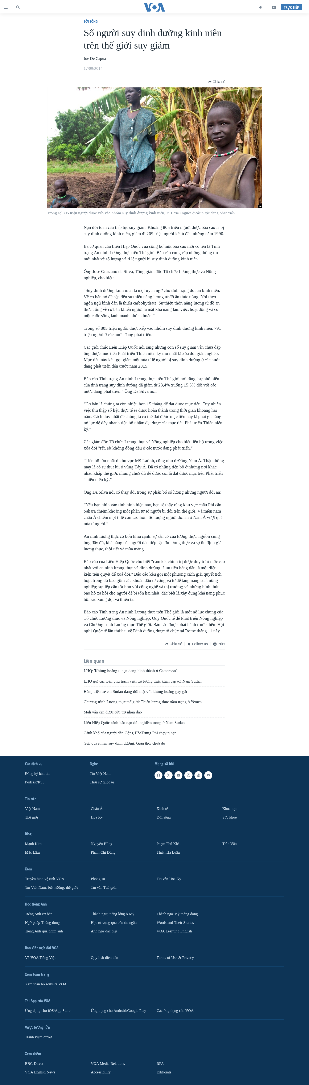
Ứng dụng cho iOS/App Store (47, 1010)
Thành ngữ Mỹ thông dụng (177, 913)
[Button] (216, 82)
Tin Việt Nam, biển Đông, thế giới (51, 887)
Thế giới (31, 817)
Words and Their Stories (175, 922)
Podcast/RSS (35, 782)
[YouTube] (274, 7)
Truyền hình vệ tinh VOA (44, 878)
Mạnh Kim (33, 843)
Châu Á (97, 808)
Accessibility (101, 1072)
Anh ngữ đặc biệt (104, 931)
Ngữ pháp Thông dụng (42, 922)
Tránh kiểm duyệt (38, 1037)
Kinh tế (162, 808)
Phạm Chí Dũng (103, 852)
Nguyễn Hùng (101, 843)
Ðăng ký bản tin (37, 773)
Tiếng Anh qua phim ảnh (44, 931)
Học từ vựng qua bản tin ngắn (114, 922)
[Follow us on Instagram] (188, 775)
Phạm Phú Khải (169, 843)
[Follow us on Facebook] (158, 775)
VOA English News (40, 1072)
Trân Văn (229, 843)
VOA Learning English (174, 931)
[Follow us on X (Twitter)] (168, 775)
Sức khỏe (229, 817)
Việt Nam (32, 808)
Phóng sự (98, 878)
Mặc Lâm (32, 852)
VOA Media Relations (108, 1063)
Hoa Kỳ (97, 817)
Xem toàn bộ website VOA (46, 984)
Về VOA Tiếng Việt (40, 957)
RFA (160, 1063)
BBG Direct (34, 1063)
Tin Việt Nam (100, 773)
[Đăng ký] (208, 775)
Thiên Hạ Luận (168, 852)
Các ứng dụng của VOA (175, 1010)
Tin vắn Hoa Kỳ (169, 878)
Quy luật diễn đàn (104, 957)
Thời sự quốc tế (102, 782)
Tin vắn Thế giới (103, 887)
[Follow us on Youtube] (178, 775)
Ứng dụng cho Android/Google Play (118, 1010)
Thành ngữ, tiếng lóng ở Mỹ (112, 913)
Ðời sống (91, 21)
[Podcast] (198, 775)
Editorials (164, 1072)
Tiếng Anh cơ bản (38, 913)
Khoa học (229, 808)
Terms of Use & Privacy (175, 957)
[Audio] (260, 7)
